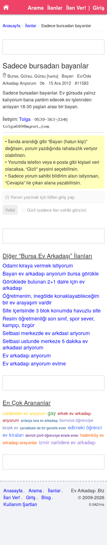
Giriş (98, 7)
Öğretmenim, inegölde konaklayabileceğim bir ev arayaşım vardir (51, 299)
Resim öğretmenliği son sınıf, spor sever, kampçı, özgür (49, 321)
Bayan (67, 76)
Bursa (12, 76)
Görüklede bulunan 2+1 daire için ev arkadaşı (44, 285)
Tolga (25, 119)
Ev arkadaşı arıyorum (27, 355)
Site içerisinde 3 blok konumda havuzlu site (52, 310)
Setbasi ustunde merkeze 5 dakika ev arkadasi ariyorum (45, 344)
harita (52, 76)
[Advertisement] (53, 47)
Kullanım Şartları (20, 504)
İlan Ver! (76, 7)
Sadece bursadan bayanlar (66, 25)
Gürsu (26, 76)
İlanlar (54, 7)
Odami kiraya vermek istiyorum (38, 265)
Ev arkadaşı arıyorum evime (34, 363)
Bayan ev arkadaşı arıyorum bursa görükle (51, 273)
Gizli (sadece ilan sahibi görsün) (56, 210)
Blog (46, 497)
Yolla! (10, 210)
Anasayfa (11, 25)
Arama (36, 7)
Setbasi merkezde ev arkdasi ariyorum (46, 333)
